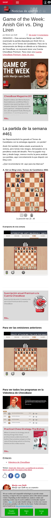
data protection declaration (24, 506)
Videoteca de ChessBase (19, 462)
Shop (5, 2)
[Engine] (25, 215)
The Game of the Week (23, 470)
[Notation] (21, 215)
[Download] (31, 215)
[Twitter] (17, 476)
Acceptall (41, 512)
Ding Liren (21, 468)
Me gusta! (32, 35)
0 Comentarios (42, 35)
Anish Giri (12, 468)
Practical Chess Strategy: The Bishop (24, 429)
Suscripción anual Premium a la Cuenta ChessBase (21, 294)
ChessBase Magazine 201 (18, 96)
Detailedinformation (11, 512)
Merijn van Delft (8, 470)
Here (10, 502)
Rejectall (26, 512)
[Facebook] (11, 476)
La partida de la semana (34, 468)
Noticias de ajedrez (25, 11)
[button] (17, 2)
